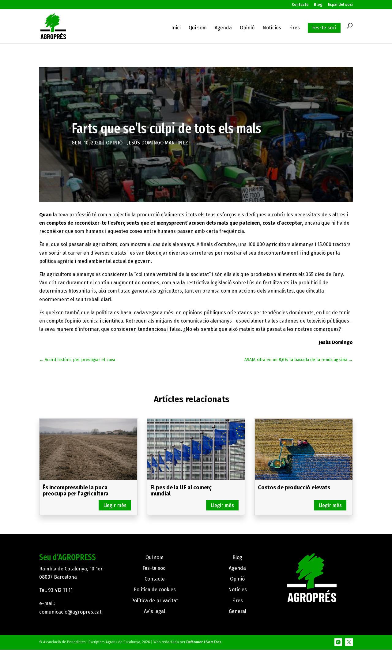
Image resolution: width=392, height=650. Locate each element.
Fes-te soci (324, 28)
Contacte (300, 5)
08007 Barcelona (58, 577)
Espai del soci (340, 5)
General (237, 611)
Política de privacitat (154, 600)
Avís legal (154, 611)
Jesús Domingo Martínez (157, 143)
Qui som (198, 28)
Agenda (223, 28)
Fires (294, 28)
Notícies (271, 28)
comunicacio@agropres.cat (70, 612)
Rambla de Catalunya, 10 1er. (71, 569)
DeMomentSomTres (203, 642)
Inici (176, 28)
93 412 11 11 (60, 590)
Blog (318, 5)
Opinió (247, 28)
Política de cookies (155, 589)
